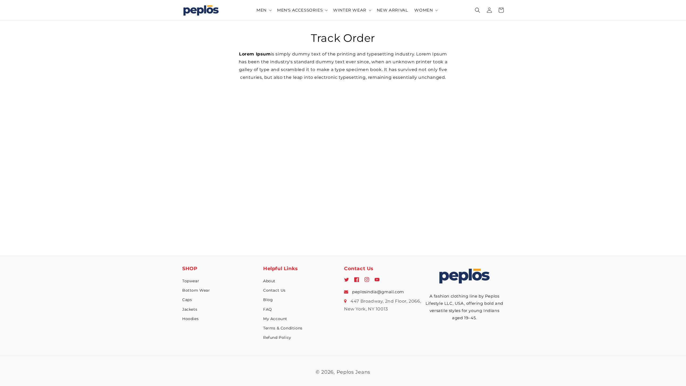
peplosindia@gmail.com (377, 291)
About (269, 281)
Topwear (190, 281)
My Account (275, 318)
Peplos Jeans (353, 372)
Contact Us (274, 290)
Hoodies (190, 318)
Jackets (189, 309)
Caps (187, 299)
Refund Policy (277, 337)
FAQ (267, 309)
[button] (263, 10)
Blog (268, 299)
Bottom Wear (196, 290)
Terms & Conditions (283, 328)
